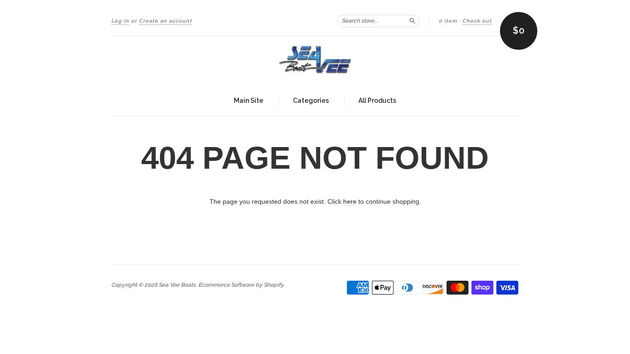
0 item (448, 21)
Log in (120, 21)
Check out (477, 21)
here (350, 201)
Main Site (248, 100)
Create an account (165, 21)
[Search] (412, 21)
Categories (311, 100)
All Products (377, 100)
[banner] (315, 61)
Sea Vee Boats (177, 285)
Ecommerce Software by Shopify (240, 285)
